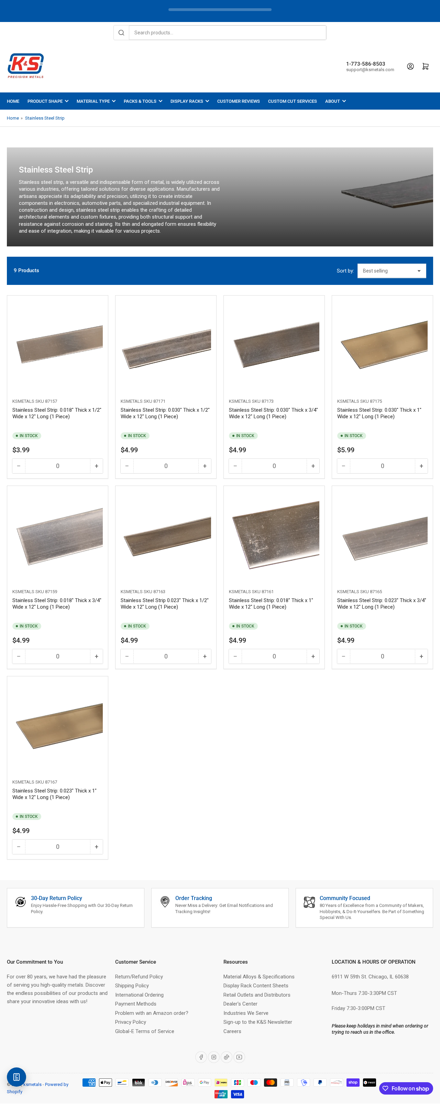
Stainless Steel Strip (45, 118)
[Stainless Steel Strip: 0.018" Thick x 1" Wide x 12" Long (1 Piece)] (274, 536)
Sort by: (345, 271)
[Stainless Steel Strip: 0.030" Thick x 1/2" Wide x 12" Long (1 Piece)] (166, 346)
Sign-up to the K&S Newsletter (257, 1022)
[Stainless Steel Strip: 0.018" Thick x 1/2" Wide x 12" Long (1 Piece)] (57, 346)
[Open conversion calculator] (16, 1077)
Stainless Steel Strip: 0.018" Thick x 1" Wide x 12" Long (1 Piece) (271, 603)
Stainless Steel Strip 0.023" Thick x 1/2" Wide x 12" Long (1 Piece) (165, 603)
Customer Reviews (238, 101)
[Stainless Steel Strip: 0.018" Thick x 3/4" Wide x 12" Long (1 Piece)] (57, 536)
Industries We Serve (245, 1013)
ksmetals (32, 1084)
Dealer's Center (240, 1004)
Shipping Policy (132, 986)
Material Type (93, 101)
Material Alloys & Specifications (259, 977)
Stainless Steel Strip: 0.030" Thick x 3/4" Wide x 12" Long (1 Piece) (273, 413)
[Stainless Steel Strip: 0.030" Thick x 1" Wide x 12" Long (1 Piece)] (382, 346)
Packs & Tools (140, 101)
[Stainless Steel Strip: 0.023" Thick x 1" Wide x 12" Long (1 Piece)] (57, 726)
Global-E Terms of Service (144, 1031)
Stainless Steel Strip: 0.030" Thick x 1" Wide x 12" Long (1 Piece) (379, 413)
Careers (232, 1031)
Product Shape (45, 101)
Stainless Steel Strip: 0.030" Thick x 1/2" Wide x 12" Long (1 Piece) (165, 413)
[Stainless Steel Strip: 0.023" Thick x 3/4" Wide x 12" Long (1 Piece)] (382, 536)
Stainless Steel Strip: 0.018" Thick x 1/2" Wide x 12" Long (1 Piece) (56, 413)
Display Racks (186, 101)
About (332, 101)
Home (13, 101)
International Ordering (139, 995)
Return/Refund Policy (139, 977)
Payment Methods (135, 1004)
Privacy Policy (130, 1022)
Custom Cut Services (292, 101)
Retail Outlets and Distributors (256, 995)
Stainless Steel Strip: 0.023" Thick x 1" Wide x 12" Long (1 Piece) (54, 794)
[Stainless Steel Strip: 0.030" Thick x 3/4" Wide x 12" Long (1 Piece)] (274, 346)
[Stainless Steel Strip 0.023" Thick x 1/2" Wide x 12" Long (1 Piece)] (166, 536)
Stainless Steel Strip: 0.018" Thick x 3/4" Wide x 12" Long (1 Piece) (56, 603)
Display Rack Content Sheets (255, 986)
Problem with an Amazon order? (151, 1013)
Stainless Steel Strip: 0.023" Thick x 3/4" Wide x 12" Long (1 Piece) (381, 603)
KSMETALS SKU (28, 401)
